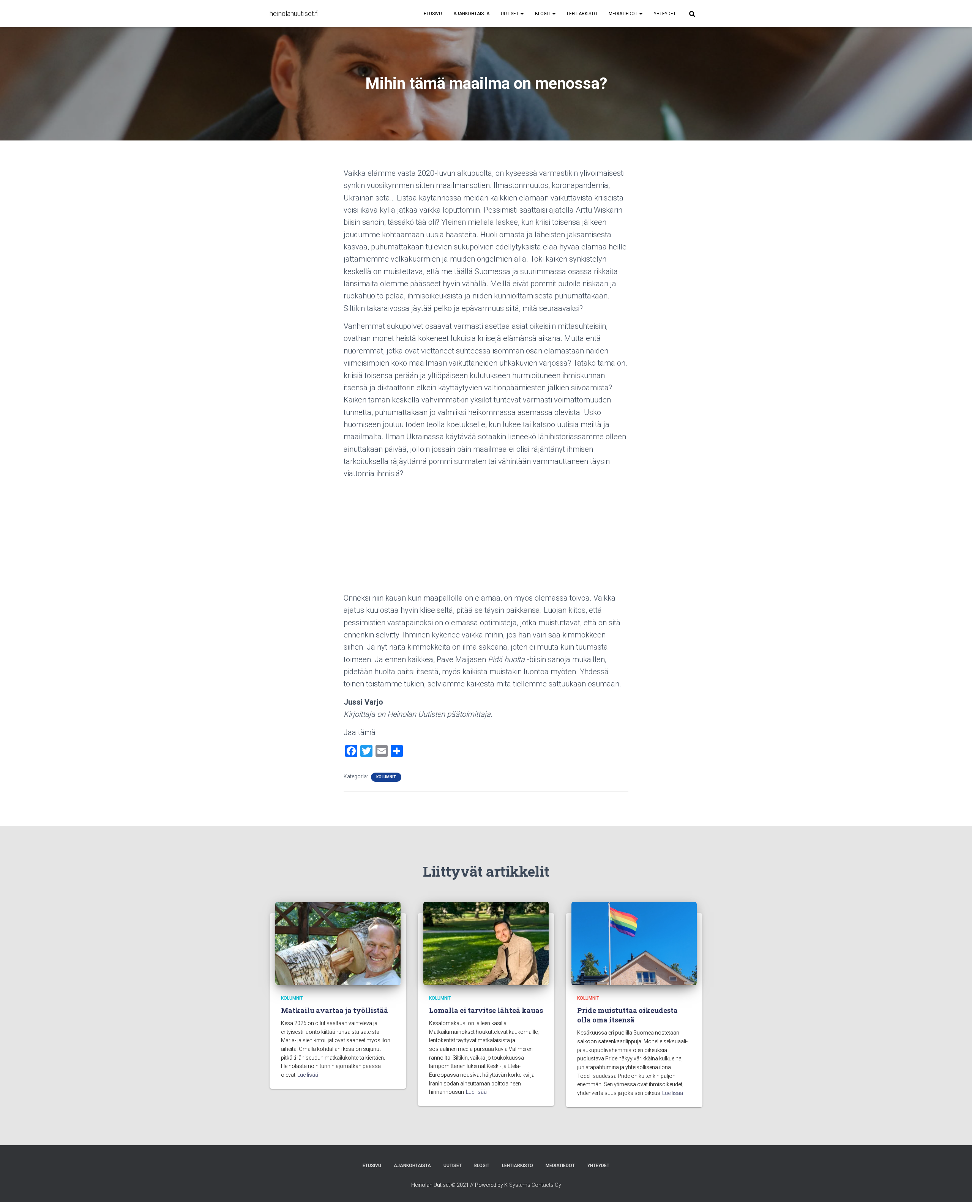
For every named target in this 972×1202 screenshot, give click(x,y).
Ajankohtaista (471, 13)
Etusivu (433, 13)
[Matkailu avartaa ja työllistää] (338, 943)
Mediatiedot (624, 13)
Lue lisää (307, 1075)
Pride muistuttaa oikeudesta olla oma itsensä (627, 1015)
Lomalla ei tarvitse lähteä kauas (486, 1010)
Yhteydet (665, 13)
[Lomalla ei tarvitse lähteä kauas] (486, 943)
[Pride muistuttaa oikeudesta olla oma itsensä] (634, 943)
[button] (522, 13)
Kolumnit (386, 777)
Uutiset (510, 13)
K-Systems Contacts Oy (532, 1185)
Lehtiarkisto (582, 13)
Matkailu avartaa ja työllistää (334, 1010)
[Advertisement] (486, 539)
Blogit (543, 13)
